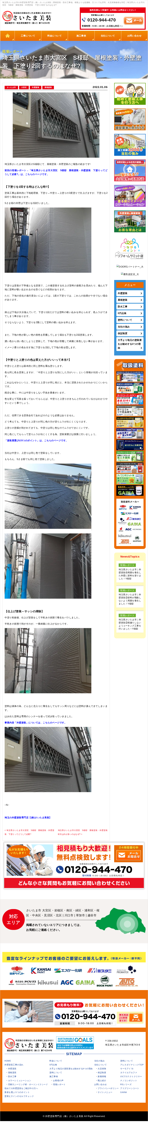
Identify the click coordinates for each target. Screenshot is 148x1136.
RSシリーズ (126, 1084)
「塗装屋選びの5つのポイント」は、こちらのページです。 (36, 440)
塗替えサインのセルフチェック (19, 1096)
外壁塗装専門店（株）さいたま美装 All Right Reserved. (75, 1116)
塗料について (125, 320)
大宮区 (24, 87)
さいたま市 (11, 87)
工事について (28, 35)
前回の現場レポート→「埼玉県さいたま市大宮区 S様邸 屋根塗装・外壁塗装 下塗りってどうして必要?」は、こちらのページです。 (56, 172)
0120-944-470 (101, 20)
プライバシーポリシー (108, 1088)
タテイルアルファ (128, 1072)
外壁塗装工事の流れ (13, 1065)
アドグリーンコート (129, 1088)
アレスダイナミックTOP (132, 1065)
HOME (7, 36)
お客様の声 (58, 1080)
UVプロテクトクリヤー (131, 1076)
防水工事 (122, 306)
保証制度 (122, 333)
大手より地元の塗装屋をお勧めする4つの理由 (130, 344)
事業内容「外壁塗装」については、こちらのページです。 (36, 722)
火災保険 (102, 1068)
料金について (54, 35)
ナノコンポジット (128, 1080)
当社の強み (124, 326)
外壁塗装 (35, 87)
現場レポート (59, 1084)
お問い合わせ (134, 35)
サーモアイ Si (126, 1068)
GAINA (123, 1092)
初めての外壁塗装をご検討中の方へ (21, 1088)
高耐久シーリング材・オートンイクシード (28, 1084)
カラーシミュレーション (19, 1080)
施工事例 (81, 35)
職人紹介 (102, 1080)
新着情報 (102, 1076)
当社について (108, 35)
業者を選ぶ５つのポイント (17, 1092)
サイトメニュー (105, 1092)
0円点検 (122, 313)
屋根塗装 (48, 87)
